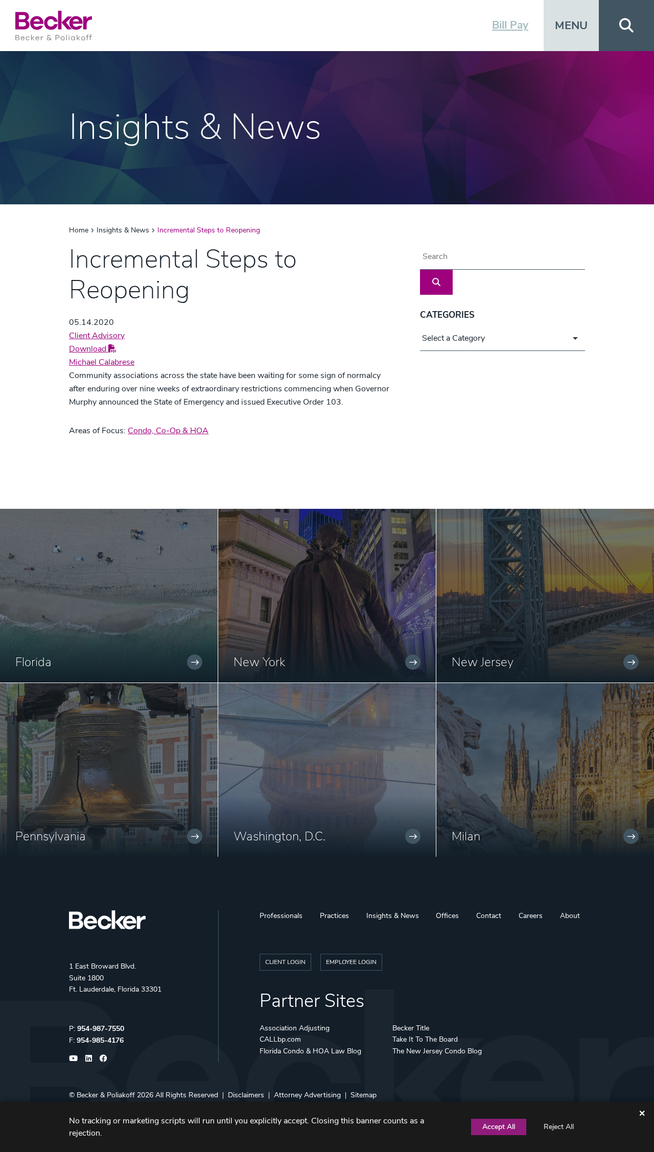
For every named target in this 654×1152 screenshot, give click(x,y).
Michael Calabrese (101, 362)
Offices (447, 916)
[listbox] (502, 338)
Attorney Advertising (307, 1095)
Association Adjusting (295, 1028)
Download (88, 349)
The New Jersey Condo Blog (437, 1051)
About (570, 916)
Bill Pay (510, 25)
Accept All (498, 1127)
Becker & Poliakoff (106, 1095)
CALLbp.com (280, 1039)
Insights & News (123, 230)
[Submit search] (436, 282)
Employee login (351, 962)
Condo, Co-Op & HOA (168, 430)
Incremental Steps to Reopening (208, 230)
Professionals (281, 916)
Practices (334, 916)
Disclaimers (246, 1095)
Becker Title (410, 1028)
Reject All (559, 1127)
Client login (285, 962)
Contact (488, 916)
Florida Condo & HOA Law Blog (310, 1051)
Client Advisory (97, 335)
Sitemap (364, 1095)
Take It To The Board (425, 1039)
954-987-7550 (100, 1028)
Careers (531, 916)
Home (78, 230)
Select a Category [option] (453, 338)
